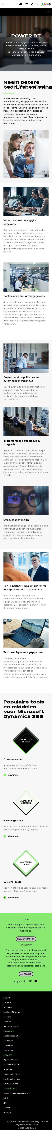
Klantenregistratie (11, 1036)
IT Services (8, 1069)
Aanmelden (25, 974)
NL (37, 4)
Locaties (7, 1022)
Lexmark (7, 1108)
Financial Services (11, 1065)
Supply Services (10, 1084)
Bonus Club (8, 1050)
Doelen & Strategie (12, 1012)
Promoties (8, 1041)
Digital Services (10, 1060)
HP (4, 1103)
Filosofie (7, 1017)
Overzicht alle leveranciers (15, 1093)
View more (13, 775)
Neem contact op (26, 939)
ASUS (5, 1098)
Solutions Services (11, 1079)
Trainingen (8, 1046)
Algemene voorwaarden (27, 1125)
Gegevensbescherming (28, 1121)
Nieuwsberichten (11, 1027)
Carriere (7, 1002)
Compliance (8, 1007)
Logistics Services (11, 1074)
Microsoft (7, 1113)
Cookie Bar (11, 1121)
